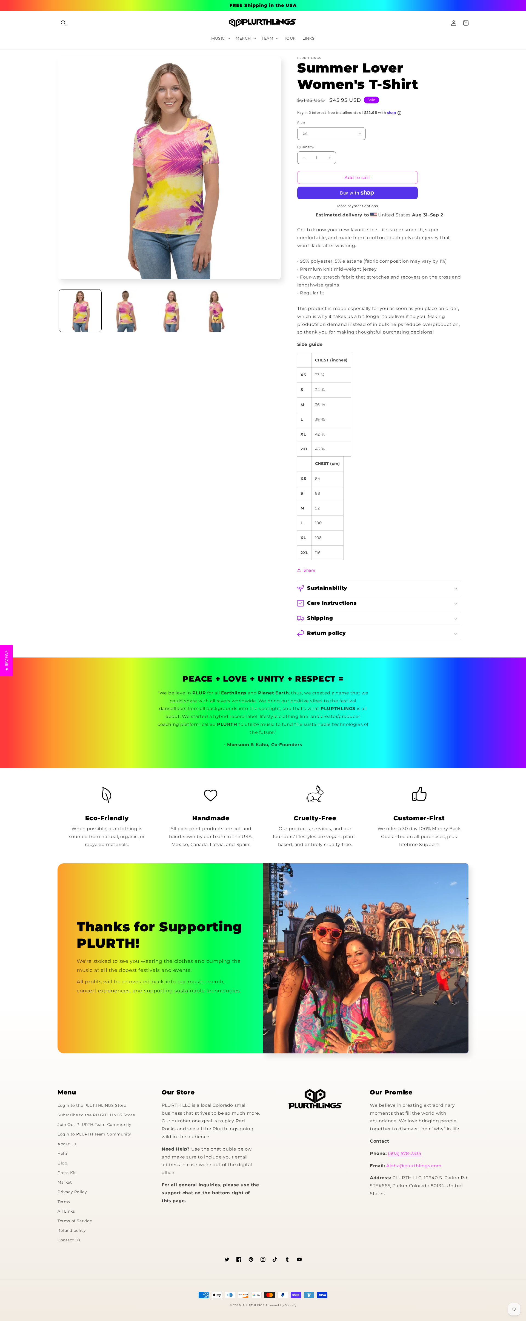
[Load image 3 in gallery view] (170, 310)
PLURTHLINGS (253, 1305)
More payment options (357, 206)
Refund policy (72, 1230)
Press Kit (67, 1172)
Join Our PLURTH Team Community (95, 1124)
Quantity (305, 147)
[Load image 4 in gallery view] (216, 310)
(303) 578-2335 (404, 1153)
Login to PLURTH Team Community (94, 1134)
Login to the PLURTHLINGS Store (92, 1105)
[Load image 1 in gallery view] (80, 310)
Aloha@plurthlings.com (414, 1165)
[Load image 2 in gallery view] (125, 310)
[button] (64, 23)
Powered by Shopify (280, 1305)
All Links (66, 1211)
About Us (67, 1144)
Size (301, 122)
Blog (62, 1163)
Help (62, 1153)
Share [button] (309, 570)
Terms (64, 1201)
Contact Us (69, 1240)
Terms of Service (75, 1220)
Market (65, 1182)
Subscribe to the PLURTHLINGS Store (96, 1115)
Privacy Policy (72, 1191)
